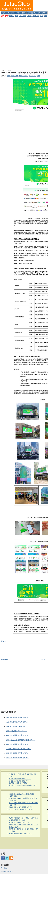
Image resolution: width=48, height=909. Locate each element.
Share (3, 641)
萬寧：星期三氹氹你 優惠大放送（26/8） (20, 740)
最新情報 (11, 13)
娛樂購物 (14, 76)
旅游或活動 (23, 76)
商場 (8, 76)
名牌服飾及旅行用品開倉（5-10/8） (21, 807)
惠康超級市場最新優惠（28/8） (17, 717)
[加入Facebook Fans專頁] (3, 859)
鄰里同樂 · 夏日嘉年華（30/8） (20, 822)
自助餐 (29, 16)
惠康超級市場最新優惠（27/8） (17, 758)
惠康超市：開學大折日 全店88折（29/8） (23, 785)
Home (43, 659)
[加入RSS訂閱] (11, 859)
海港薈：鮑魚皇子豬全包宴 (15, 726)
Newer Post (5, 659)
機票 (41, 16)
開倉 (45, 16)
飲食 (23, 13)
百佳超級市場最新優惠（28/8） (17, 722)
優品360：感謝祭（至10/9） (19, 783)
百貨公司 (35, 16)
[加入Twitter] (7, 859)
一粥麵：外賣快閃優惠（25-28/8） (18, 749)
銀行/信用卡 (42, 13)
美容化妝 (22, 16)
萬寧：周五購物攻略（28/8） (16, 731)
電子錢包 (32, 76)
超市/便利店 (32, 13)
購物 (18, 13)
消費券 (11, 16)
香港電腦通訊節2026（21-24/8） (20, 833)
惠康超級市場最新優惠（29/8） (17, 735)
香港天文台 (4, 868)
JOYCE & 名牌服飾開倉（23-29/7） (21, 809)
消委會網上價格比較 (7, 871)
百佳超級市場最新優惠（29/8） (20, 781)
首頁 (3, 13)
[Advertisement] (24, 43)
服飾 (16, 16)
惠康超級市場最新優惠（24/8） (17, 744)
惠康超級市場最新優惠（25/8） (17, 753)
